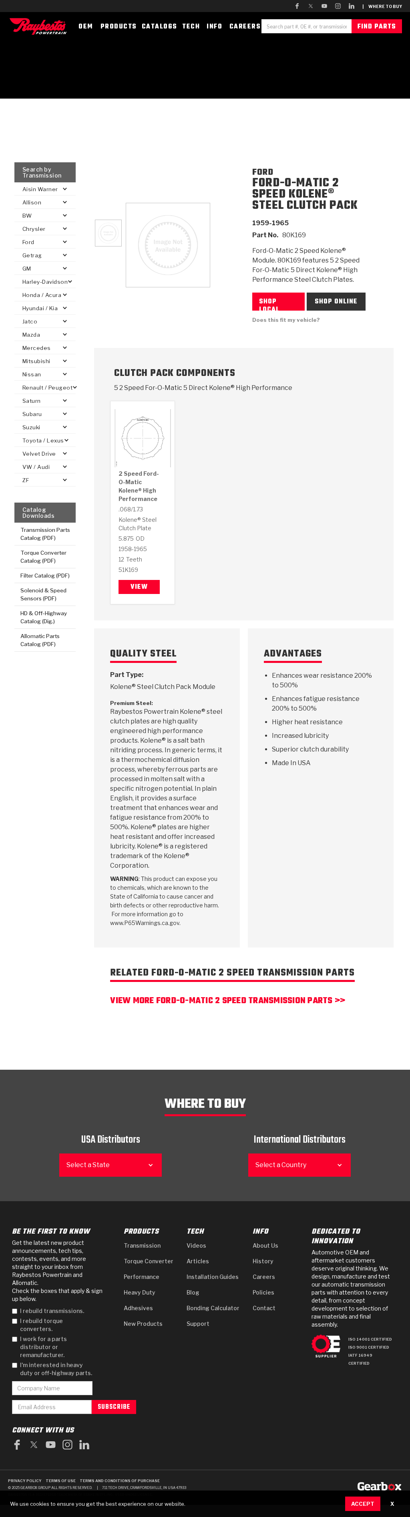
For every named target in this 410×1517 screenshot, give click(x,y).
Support (198, 1323)
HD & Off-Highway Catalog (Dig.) (43, 617)
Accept (362, 1504)
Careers (264, 1276)
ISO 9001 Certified (368, 1347)
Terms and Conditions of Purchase (120, 1481)
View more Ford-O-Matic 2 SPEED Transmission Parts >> (227, 1002)
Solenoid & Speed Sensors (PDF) (43, 594)
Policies (263, 1292)
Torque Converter (148, 1261)
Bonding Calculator (213, 1308)
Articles (198, 1261)
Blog (193, 1292)
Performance (141, 1276)
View (139, 587)
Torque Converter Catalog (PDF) (43, 556)
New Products (143, 1323)
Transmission (142, 1245)
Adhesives (138, 1308)
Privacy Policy (25, 1481)
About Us (265, 1245)
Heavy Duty (139, 1292)
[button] (45, 189)
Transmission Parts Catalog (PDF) (45, 534)
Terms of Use (61, 1481)
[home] (40, 26)
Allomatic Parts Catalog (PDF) (40, 640)
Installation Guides (213, 1276)
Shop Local (269, 304)
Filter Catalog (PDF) (45, 575)
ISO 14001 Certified (370, 1339)
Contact (264, 1308)
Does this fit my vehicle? (286, 320)
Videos (196, 1245)
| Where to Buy (382, 6)
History (263, 1261)
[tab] (108, 233)
